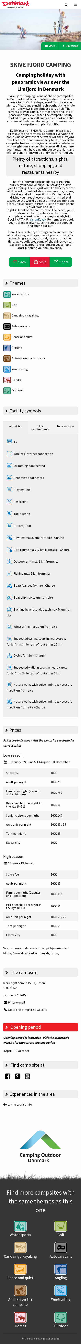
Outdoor (17, 390)
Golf (14, 305)
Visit (42, 262)
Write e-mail (16, 1002)
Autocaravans (20, 326)
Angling (16, 348)
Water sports (20, 294)
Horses (16, 380)
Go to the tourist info (17, 1104)
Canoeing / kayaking (25, 315)
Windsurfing (19, 369)
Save (21, 262)
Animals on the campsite (28, 358)
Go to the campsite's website (27, 1010)
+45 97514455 (18, 995)
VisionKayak (38, 219)
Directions (71, 46)
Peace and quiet (22, 337)
